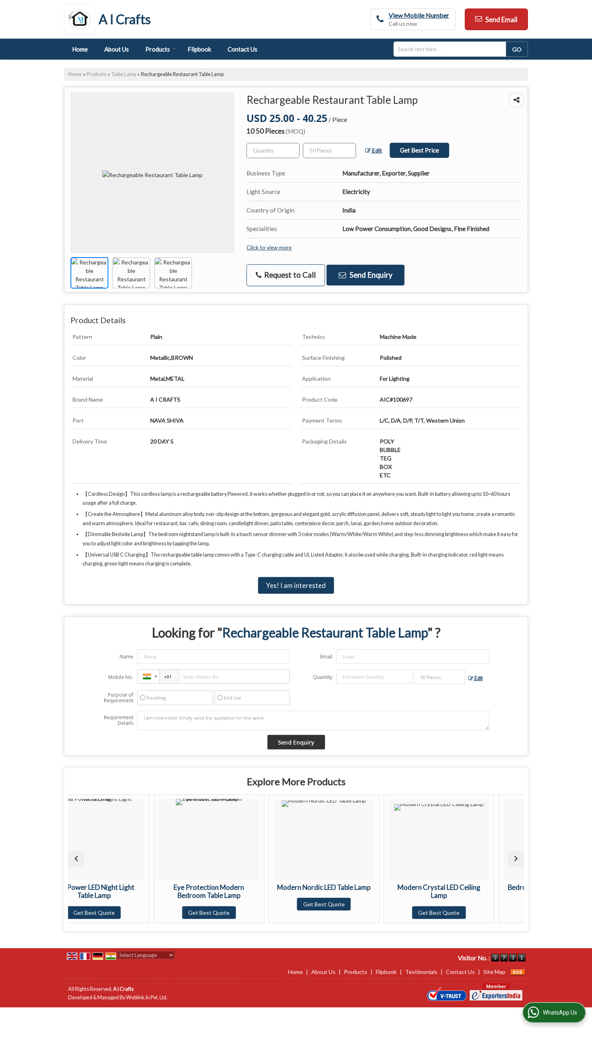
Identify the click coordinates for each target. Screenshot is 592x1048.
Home (80, 49)
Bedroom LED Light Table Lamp (484, 887)
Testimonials (421, 971)
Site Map (494, 971)
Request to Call (289, 274)
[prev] (76, 859)
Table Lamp (123, 74)
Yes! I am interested (296, 585)
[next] (516, 859)
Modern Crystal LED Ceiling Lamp (368, 891)
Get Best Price (419, 150)
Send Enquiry (370, 274)
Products (157, 49)
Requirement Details (118, 720)
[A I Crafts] (81, 19)
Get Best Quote (138, 912)
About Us (116, 49)
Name (126, 656)
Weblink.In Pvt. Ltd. (147, 997)
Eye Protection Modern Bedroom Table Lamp (138, 891)
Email (326, 656)
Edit (376, 150)
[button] (419, 15)
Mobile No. (120, 677)
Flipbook (199, 49)
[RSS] (518, 971)
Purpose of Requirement (118, 697)
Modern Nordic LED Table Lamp (253, 887)
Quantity (322, 677)
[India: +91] (148, 676)
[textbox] (452, 49)
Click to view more (269, 247)
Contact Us (242, 49)
